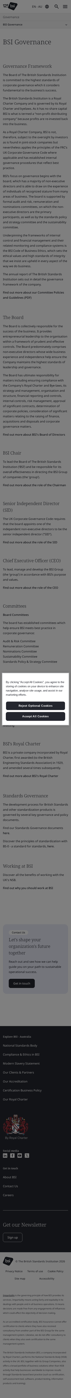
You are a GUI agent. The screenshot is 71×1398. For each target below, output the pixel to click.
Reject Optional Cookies (36, 705)
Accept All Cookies (35, 716)
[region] (35, 699)
